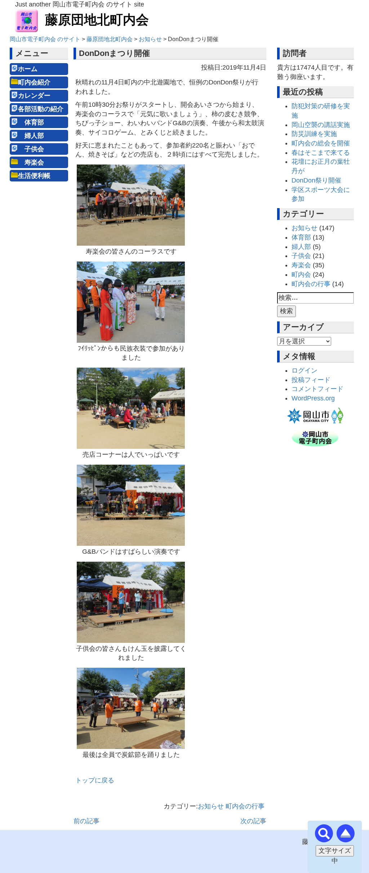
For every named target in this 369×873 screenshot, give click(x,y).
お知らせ (211, 806)
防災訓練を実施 (314, 133)
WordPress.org (313, 398)
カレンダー (34, 95)
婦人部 (31, 135)
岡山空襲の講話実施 (321, 124)
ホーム (27, 69)
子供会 (31, 149)
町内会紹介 (34, 82)
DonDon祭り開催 (316, 180)
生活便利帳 (34, 175)
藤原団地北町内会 (97, 19)
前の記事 (86, 821)
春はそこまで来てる (321, 152)
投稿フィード (311, 379)
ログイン (304, 370)
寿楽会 (31, 162)
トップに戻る (94, 780)
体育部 (31, 122)
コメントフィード (317, 388)
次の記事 (253, 821)
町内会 (301, 274)
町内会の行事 (245, 806)
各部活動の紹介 (40, 109)
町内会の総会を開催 (321, 143)
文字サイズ (335, 850)
